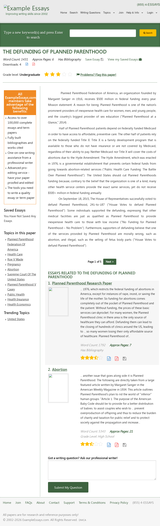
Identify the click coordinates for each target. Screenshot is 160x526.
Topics (107, 12)
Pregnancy (14, 264)
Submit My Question (68, 487)
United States (16, 319)
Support (69, 502)
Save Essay (93, 59)
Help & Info (132, 12)
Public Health (16, 294)
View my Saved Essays (123, 59)
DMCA (82, 520)
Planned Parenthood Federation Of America (20, 244)
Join (121, 12)
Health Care (15, 254)
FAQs (28, 502)
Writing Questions (90, 12)
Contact (54, 502)
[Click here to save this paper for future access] (124, 358)
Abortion (13, 269)
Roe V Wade (15, 259)
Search (74, 12)
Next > (110, 261)
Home (63, 12)
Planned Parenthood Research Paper (82, 283)
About (40, 502)
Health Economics (19, 304)
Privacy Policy (119, 502)
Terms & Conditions (92, 502)
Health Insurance (18, 299)
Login (150, 12)
